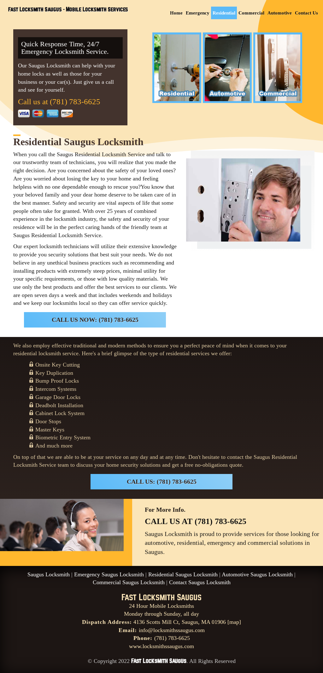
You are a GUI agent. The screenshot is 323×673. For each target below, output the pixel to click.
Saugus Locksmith (48, 574)
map (234, 622)
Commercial (251, 12)
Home (176, 12)
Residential (224, 12)
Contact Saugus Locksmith (200, 582)
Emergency (197, 12)
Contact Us (306, 12)
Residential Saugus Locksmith (183, 574)
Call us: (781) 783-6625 (162, 481)
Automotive (279, 12)
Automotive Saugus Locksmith (257, 574)
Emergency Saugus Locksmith (109, 574)
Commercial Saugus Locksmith (129, 582)
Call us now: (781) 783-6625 (95, 319)
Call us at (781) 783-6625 (59, 101)
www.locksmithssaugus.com (161, 646)
